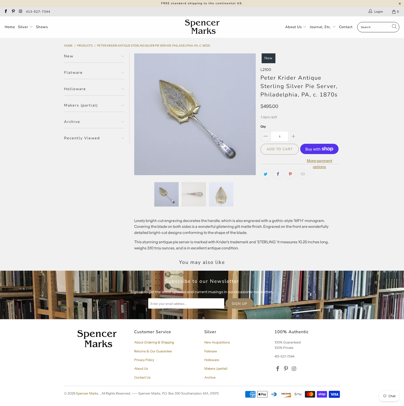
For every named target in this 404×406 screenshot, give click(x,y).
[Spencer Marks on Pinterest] (13, 12)
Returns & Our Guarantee (153, 351)
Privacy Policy (144, 360)
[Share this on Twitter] (265, 174)
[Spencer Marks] (203, 27)
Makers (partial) (216, 368)
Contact (346, 27)
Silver (23, 27)
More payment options (319, 163)
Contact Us (142, 377)
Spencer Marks (87, 393)
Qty (263, 126)
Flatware (210, 351)
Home (10, 27)
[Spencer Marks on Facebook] (6, 12)
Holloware (211, 360)
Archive (210, 377)
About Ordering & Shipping (154, 342)
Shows (42, 27)
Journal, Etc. (321, 27)
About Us (294, 27)
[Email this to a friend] (303, 174)
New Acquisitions (217, 342)
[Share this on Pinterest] (290, 174)
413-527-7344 (38, 12)
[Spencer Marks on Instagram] (20, 12)
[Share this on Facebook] (278, 174)
